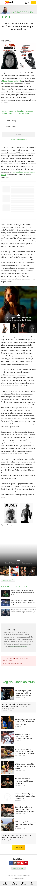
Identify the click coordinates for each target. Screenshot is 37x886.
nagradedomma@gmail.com (18, 646)
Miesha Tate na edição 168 (11, 81)
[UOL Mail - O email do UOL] (26, 3)
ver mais (17, 847)
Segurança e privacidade (18, 878)
